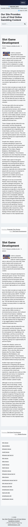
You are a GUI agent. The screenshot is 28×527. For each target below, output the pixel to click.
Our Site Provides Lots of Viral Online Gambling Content (11, 17)
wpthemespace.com (14, 524)
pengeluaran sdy (6, 496)
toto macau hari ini (7, 483)
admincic (4, 47)
